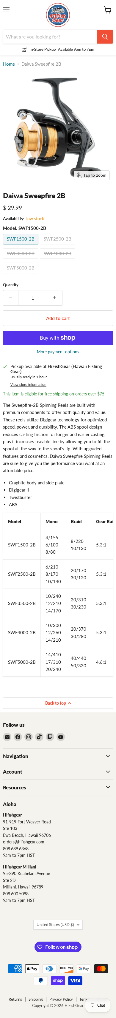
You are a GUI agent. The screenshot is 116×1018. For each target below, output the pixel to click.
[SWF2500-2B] (58, 245)
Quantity (10, 285)
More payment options (58, 351)
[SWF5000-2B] (21, 274)
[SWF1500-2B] (21, 245)
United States (55, 924)
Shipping (36, 999)
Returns (15, 999)
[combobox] (50, 37)
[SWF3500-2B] (21, 260)
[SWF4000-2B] (58, 260)
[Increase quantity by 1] (54, 298)
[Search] (105, 37)
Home (9, 64)
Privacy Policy (61, 999)
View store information (28, 385)
